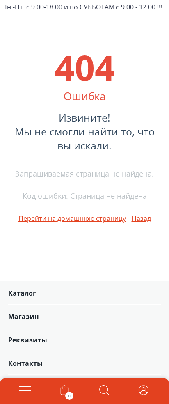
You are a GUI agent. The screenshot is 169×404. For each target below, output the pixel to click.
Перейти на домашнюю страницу (72, 218)
